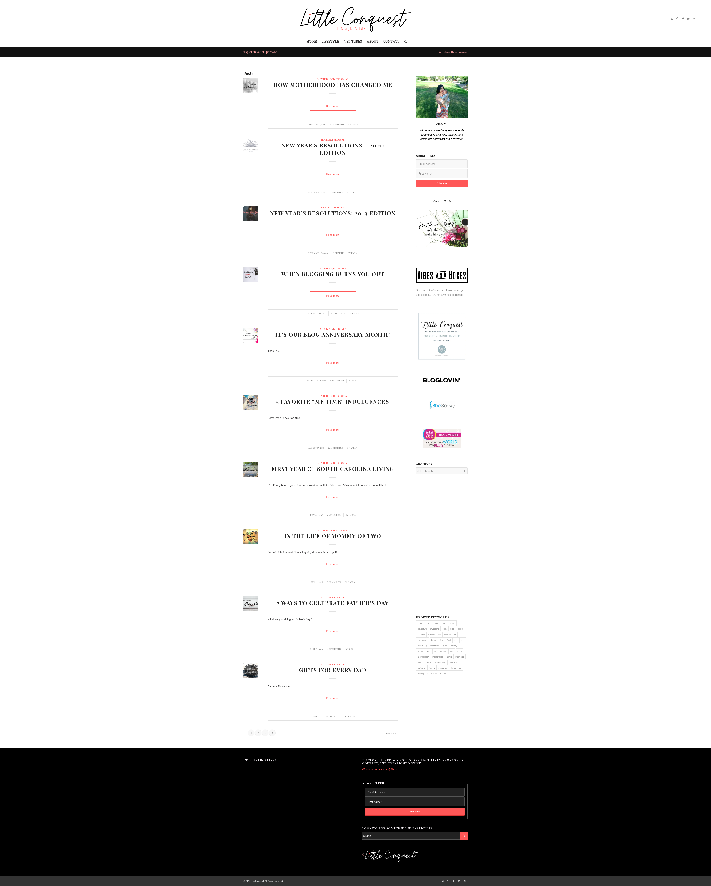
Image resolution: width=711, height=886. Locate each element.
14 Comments (333, 716)
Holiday (326, 139)
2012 (420, 623)
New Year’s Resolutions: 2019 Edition (333, 213)
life (435, 651)
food (449, 639)
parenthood (440, 662)
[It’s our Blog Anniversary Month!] (250, 335)
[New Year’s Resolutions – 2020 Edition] (250, 146)
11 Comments (337, 380)
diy (439, 634)
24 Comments (335, 447)
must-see (459, 656)
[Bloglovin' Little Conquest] (442, 380)
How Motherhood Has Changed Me (332, 84)
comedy (421, 634)
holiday (454, 645)
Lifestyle (326, 207)
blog (452, 628)
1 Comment (338, 253)
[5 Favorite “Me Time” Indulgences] (250, 402)
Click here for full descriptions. (379, 769)
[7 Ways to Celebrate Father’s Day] (250, 603)
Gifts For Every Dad (333, 670)
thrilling (421, 673)
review (432, 667)
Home (454, 52)
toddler (443, 673)
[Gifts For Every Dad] (250, 670)
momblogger (423, 656)
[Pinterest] (677, 18)
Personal (342, 79)
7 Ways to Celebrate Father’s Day (333, 603)
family (433, 639)
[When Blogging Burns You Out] (250, 274)
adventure (422, 628)
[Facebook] (683, 18)
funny (420, 645)
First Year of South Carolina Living (332, 468)
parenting (453, 662)
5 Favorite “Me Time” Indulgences (332, 401)
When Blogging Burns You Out (332, 274)
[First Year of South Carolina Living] (250, 469)
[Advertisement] (442, 547)
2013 (428, 623)
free (456, 639)
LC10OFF (434, 294)
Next (462, 224)
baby (445, 628)
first (441, 639)
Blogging (325, 268)
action (452, 623)
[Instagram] (672, 18)
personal (421, 667)
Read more (332, 106)
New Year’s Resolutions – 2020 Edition (332, 149)
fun (462, 639)
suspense (442, 667)
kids (428, 651)
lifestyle (443, 651)
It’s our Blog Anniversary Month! (332, 334)
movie (449, 656)
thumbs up (432, 673)
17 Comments (334, 515)
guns (445, 645)
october (428, 662)
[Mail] (694, 18)
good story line (432, 645)
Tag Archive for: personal (260, 52)
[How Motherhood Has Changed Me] (250, 85)
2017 (436, 623)
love (452, 651)
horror (420, 651)
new (419, 662)
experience (423, 639)
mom (459, 651)
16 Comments (334, 649)
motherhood (326, 79)
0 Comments (336, 192)
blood (460, 628)
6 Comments (334, 582)
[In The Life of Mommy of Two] (250, 536)
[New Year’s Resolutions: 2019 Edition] (250, 213)
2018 (444, 623)
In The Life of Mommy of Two (332, 536)
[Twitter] (688, 18)
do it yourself (450, 634)
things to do (456, 667)
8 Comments (337, 124)
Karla (354, 124)
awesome (434, 628)
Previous (421, 224)
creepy (431, 634)
